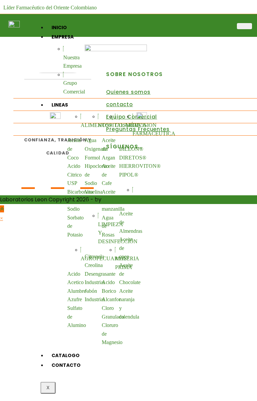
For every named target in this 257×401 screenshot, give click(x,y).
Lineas (60, 105)
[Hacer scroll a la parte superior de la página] (2, 208)
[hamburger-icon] (244, 26)
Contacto (66, 365)
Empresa (63, 37)
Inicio (59, 27)
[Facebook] (28, 180)
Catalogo (66, 355)
